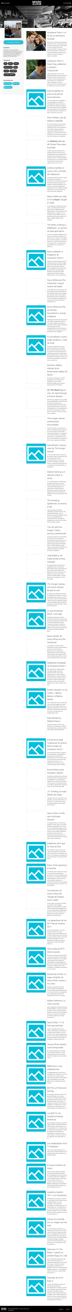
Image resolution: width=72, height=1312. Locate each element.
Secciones (6, 3)
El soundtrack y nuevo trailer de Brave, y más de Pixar (57, 340)
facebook (8, 83)
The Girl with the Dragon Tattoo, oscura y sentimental (56, 530)
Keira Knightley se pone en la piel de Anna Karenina (55, 94)
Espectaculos (8, 67)
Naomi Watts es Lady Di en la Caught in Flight (57, 199)
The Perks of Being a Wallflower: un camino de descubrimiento (57, 228)
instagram (8, 87)
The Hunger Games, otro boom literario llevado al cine (56, 587)
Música (16, 63)
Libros (10, 63)
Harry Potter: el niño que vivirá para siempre (56, 816)
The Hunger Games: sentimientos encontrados (56, 421)
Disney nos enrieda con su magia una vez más (57, 1222)
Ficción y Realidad (9, 74)
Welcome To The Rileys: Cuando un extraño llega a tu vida (57, 1252)
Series (15, 67)
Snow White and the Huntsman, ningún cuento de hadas (56, 283)
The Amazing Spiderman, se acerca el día (57, 503)
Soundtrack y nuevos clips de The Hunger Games (56, 448)
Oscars (6, 71)
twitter (16, 83)
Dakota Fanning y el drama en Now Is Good (56, 475)
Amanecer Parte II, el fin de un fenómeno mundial (56, 35)
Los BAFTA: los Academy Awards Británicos (55, 1116)
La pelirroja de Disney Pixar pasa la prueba (56, 144)
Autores (66, 3)
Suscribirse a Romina (13, 42)
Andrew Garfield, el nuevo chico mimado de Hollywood (56, 171)
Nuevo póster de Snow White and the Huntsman (56, 639)
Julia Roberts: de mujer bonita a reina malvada (56, 558)
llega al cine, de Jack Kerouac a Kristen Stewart (57, 393)
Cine (5, 63)
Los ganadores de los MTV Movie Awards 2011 (57, 923)
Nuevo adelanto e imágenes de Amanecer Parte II (55, 254)
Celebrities (13, 71)
